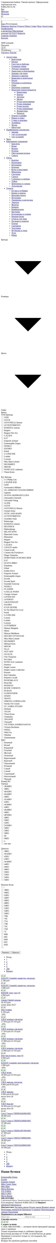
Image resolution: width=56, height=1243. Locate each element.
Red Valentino (10, 675)
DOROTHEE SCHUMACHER (17, 558)
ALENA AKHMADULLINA (16, 495)
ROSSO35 (8, 685)
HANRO (8, 449)
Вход (3, 24)
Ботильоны (16, 165)
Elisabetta (8, 566)
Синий (7, 771)
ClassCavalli (9, 550)
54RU (6, 828)
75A (6, 921)
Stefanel (7, 709)
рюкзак (17, 1000)
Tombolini (8, 717)
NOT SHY (8, 651)
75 (5, 932)
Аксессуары (47, 26)
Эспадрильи (16, 186)
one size (7, 844)
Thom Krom (9, 472)
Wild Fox (8, 732)
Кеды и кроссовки (19, 169)
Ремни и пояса (17, 118)
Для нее (13, 52)
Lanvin (7, 618)
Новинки (5, 26)
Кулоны (14, 151)
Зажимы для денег (19, 73)
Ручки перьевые (24, 104)
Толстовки (16, 228)
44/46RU (8, 804)
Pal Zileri (8, 659)
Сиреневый (9, 774)
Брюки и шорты (18, 193)
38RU (6, 789)
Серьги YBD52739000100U (19, 1138)
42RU (6, 802)
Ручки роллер (23, 106)
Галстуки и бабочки (20, 64)
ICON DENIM (10, 607)
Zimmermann (9, 737)
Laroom (7, 459)
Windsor (7, 735)
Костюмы (15, 212)
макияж (14, 132)
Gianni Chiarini (7, 1000)
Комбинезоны (17, 209)
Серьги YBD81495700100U (19, 1131)
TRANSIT (8, 719)
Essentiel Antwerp (11, 584)
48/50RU (8, 815)
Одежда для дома (19, 219)
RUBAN (8, 691)
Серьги (14, 155)
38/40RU (8, 786)
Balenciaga (8, 521)
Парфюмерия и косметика (7, 29)
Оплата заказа (35, 1207)
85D (6, 945)
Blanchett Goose (11, 534)
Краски (20, 94)
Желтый (7, 753)
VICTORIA (6, 1191)
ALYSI (7, 420)
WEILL (7, 730)
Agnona (7, 493)
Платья (14, 223)
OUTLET (13, 33)
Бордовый (8, 748)
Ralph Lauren (9, 667)
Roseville (8, 683)
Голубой (8, 750)
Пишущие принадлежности (23, 90)
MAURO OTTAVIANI (14, 636)
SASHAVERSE (11, 693)
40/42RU (8, 791)
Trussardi (8, 722)
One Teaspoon (10, 657)
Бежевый (8, 742)
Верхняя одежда (18, 195)
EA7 (6, 438)
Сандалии (15, 174)
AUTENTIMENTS (12, 425)
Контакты (26, 1209)
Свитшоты (16, 226)
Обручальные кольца (20, 153)
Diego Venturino (11, 555)
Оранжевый (9, 763)
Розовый (8, 766)
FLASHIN (8, 589)
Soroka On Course (12, 704)
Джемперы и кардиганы (22, 200)
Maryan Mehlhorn (11, 633)
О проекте (36, 1209)
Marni (6, 631)
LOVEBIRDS (10, 625)
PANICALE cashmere (13, 469)
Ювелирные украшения (16, 141)
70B (6, 916)
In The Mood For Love (13, 610)
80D (6, 939)
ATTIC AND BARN (13, 513)
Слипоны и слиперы (20, 179)
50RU (6, 820)
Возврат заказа (48, 1207)
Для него (5, 52)
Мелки (20, 99)
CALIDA (8, 435)
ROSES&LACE (11, 680)
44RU (6, 807)
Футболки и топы (19, 230)
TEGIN (7, 711)
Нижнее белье (17, 216)
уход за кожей (17, 137)
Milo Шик (5, 1186)
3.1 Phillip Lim (10, 480)
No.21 (6, 649)
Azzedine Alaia (10, 519)
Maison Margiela (11, 628)
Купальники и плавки (21, 214)
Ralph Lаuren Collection (14, 670)
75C (6, 926)
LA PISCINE (9, 454)
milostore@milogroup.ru (11, 1205)
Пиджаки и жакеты (20, 221)
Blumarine (8, 537)
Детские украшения (20, 69)
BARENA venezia (12, 428)
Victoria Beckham (11, 727)
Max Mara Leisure (11, 462)
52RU (6, 823)
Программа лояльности (11, 1209)
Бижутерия (16, 59)
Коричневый (9, 758)
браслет (10, 1104)
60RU (6, 838)
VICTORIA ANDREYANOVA (17, 724)
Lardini (7, 456)
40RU (6, 797)
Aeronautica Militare (12, 487)
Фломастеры (22, 111)
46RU (6, 812)
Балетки (15, 160)
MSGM (7, 467)
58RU (6, 833)
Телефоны (15, 123)
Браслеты (15, 144)
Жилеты (15, 205)
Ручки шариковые (25, 108)
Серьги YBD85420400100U (19, 1113)
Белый (7, 745)
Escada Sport (9, 581)
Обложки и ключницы (21, 83)
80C (6, 937)
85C (6, 942)
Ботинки (15, 167)
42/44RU (8, 799)
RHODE (4, 993)
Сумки (33, 26)
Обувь (27, 26)
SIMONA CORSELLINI (14, 701)
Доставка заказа (21, 1207)
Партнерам (13, 1212)
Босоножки (16, 162)
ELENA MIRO (10, 563)
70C (6, 919)
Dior (3, 1010)
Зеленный (8, 755)
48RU (6, 817)
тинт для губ (14, 993)
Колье (14, 146)
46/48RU (8, 810)
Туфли (14, 181)
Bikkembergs (9, 529)
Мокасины (16, 172)
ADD (6, 417)
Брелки (14, 62)
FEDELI (7, 446)
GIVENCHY (9, 597)
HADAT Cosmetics (9, 978)
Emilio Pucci (9, 571)
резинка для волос (15, 1019)
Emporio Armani (11, 441)
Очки (13, 85)
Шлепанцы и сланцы (20, 184)
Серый (7, 768)
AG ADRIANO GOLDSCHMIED (18, 490)
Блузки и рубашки (19, 191)
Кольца (14, 148)
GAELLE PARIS (11, 592)
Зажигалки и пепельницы (22, 71)
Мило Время (6, 1196)
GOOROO (8, 599)
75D (6, 929)
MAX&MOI (9, 464)
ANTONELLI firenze (13, 422)
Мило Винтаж (7, 1189)
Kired (6, 451)
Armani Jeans (9, 511)
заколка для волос (14, 1082)
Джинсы (15, 202)
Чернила (20, 113)
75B (6, 924)
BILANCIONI (10, 532)
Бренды (13, 26)
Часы (39, 26)
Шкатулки (16, 127)
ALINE (7, 503)
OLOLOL (8, 654)
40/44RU (8, 794)
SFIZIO (7, 696)
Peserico (7, 665)
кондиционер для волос (28, 1063)
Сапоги (14, 176)
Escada (7, 579)
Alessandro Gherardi (12, 498)
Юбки (14, 235)
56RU (6, 830)
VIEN (3, 1019)
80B (6, 934)
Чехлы (14, 125)
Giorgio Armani (10, 594)
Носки (14, 80)
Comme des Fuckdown (13, 552)
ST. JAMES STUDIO (13, 706)
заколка (10, 1092)
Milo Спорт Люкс (9, 1184)
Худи (13, 233)
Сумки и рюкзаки (19, 120)
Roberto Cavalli (10, 678)
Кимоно (15, 207)
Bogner (7, 430)
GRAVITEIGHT (11, 602)
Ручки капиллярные (26, 101)
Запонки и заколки (19, 76)
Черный (7, 779)
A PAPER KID (10, 482)
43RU (6, 859)
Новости (21, 33)
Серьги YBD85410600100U (19, 1121)
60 (5, 836)
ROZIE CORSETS (12, 688)
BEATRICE (9, 526)
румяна (8, 1010)
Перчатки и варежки (20, 87)
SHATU (7, 698)
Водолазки (16, 198)
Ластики (20, 97)
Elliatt (6, 568)
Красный (8, 761)
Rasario (7, 672)
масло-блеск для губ (14, 1055)
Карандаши (22, 92)
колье (9, 1072)
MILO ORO (6, 1193)
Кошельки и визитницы (22, 78)
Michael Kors (9, 644)
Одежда (20, 26)
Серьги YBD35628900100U (19, 1145)
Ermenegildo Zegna (12, 443)
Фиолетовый (10, 776)
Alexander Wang (11, 500)
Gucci (3, 1113)
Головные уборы (18, 66)
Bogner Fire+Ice (11, 433)
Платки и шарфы (19, 116)
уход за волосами (19, 134)
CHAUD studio (10, 547)
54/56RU (8, 825)
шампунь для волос (26, 978)
